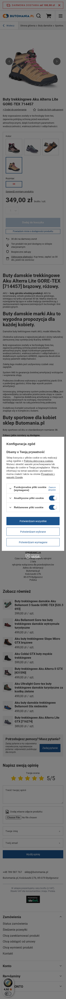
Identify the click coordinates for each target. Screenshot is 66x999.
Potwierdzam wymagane (33, 542)
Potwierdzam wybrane (33, 531)
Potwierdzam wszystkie (33, 521)
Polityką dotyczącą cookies (38, 461)
